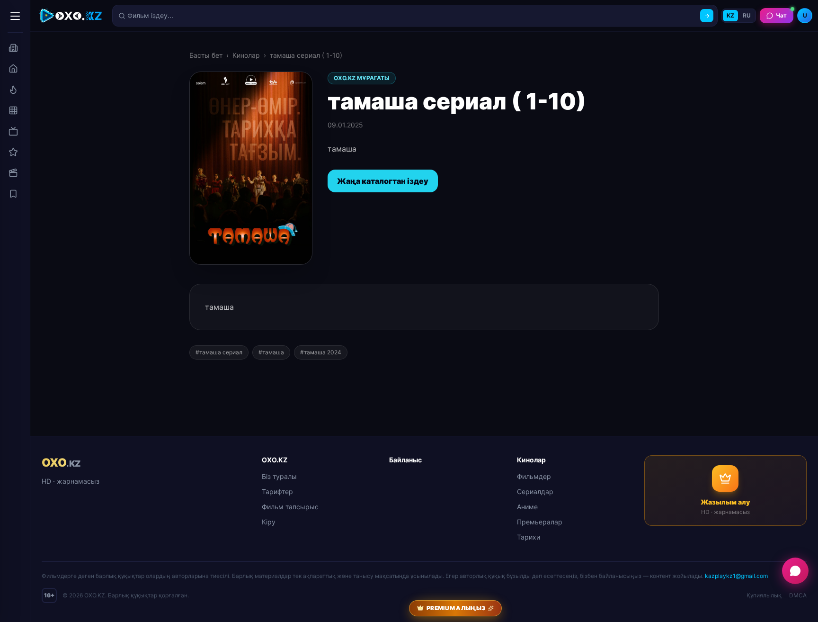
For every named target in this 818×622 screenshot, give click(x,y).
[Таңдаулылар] (13, 193)
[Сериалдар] (13, 131)
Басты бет (205, 55)
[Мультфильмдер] (13, 172)
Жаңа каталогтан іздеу (382, 181)
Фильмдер (534, 476)
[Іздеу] (706, 15)
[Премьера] (13, 89)
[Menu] (15, 16)
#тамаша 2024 (320, 352)
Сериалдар (535, 491)
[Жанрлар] (13, 110)
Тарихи (528, 537)
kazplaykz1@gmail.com (736, 575)
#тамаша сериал (219, 352)
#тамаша (271, 352)
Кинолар (246, 55)
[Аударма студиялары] (13, 47)
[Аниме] (13, 152)
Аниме (527, 507)
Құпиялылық (764, 595)
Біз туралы (279, 476)
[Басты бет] (13, 68)
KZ (730, 15)
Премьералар (539, 522)
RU (747, 15)
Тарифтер (277, 491)
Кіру (269, 522)
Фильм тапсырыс (290, 507)
